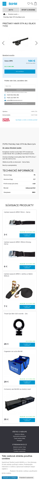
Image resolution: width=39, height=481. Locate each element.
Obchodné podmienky (19, 436)
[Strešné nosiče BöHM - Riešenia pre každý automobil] (13, 4)
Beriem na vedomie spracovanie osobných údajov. (17, 92)
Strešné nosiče (13, 14)
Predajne (19, 440)
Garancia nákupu (19, 434)
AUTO (11, 10)
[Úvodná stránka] (4, 14)
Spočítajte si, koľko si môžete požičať (26, 120)
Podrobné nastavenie (26, 477)
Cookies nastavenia (19, 451)
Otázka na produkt (19, 103)
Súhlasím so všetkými (10, 477)
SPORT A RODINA (28, 10)
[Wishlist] (28, 4)
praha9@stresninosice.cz (14, 100)
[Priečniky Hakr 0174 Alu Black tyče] (20, 42)
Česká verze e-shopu (19, 449)
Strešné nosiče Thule (19, 447)
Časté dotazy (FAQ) (19, 438)
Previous (4, 42)
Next (35, 43)
